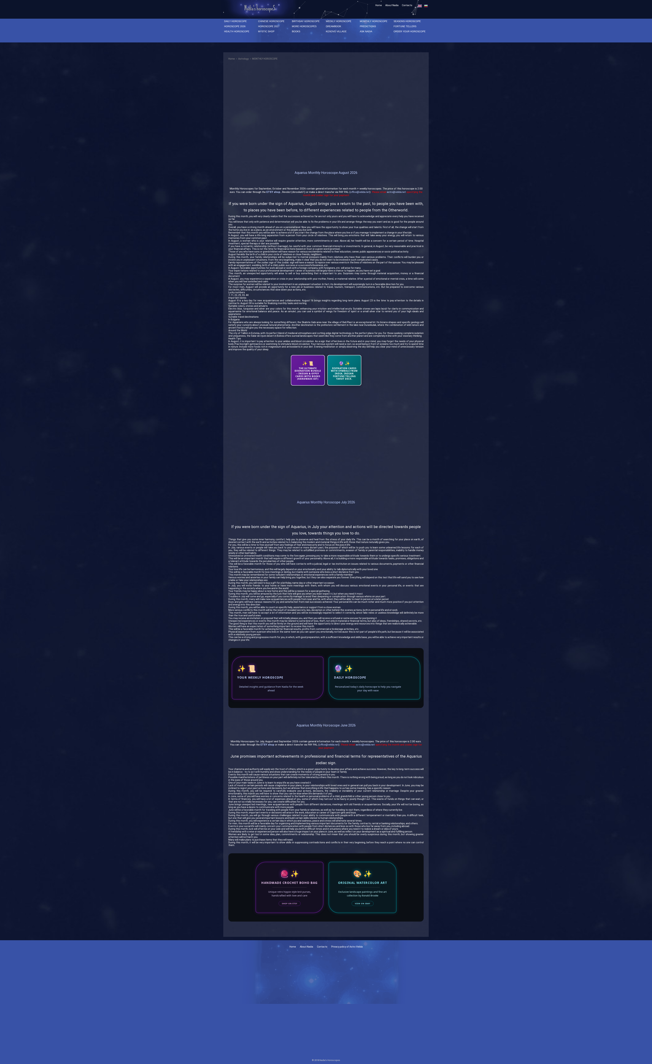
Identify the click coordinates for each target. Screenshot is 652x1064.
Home (378, 5)
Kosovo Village (336, 31)
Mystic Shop (266, 31)
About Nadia (392, 5)
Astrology (243, 58)
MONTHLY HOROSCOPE (373, 21)
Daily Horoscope (350, 677)
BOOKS (296, 31)
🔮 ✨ (343, 668)
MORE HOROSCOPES (304, 26)
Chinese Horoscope (271, 21)
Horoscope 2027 (268, 26)
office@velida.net (360, 192)
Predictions (368, 26)
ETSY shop (273, 192)
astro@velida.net (396, 192)
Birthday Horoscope (306, 21)
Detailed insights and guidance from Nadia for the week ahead (271, 688)
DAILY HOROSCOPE (235, 21)
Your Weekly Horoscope (260, 677)
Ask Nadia (366, 31)
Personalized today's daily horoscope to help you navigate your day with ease (368, 688)
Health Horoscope (236, 31)
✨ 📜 (246, 668)
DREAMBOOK (333, 26)
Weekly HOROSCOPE (338, 21)
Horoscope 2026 (235, 26)
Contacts (407, 5)
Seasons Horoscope (407, 21)
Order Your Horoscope (409, 31)
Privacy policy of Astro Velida (347, 946)
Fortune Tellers (405, 26)
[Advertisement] (326, 115)
